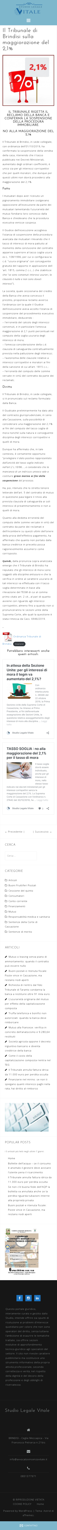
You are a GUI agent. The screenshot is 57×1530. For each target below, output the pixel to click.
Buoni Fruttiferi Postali (22, 885)
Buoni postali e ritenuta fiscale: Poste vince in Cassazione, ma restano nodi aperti (26, 975)
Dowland (19, 644)
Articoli (13, 880)
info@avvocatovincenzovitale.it (28, 1459)
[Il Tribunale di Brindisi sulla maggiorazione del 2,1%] (28, 80)
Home (11, 1158)
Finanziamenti (17, 906)
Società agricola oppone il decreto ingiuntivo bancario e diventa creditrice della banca (28, 1046)
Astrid (47, 1510)
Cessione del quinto (21, 890)
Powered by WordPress (17, 1510)
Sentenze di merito (20, 931)
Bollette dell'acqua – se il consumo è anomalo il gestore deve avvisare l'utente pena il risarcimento (29, 1168)
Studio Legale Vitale (27, 1410)
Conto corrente (18, 901)
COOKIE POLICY (22, 1503)
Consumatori (16, 895)
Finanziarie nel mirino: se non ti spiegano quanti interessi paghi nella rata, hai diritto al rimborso (27, 1084)
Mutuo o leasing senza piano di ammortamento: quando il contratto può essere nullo (27, 961)
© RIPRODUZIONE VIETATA (28, 1499)
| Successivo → (42, 831)
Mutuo (12, 911)
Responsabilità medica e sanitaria (29, 916)
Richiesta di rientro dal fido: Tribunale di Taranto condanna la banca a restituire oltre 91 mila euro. (28, 989)
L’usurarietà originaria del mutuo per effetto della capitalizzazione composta (27, 1004)
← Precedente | (15, 831)
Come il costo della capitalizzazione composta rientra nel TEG (28, 1060)
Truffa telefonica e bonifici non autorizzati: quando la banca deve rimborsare (26, 1018)
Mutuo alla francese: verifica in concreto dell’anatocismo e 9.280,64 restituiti (27, 1032)
